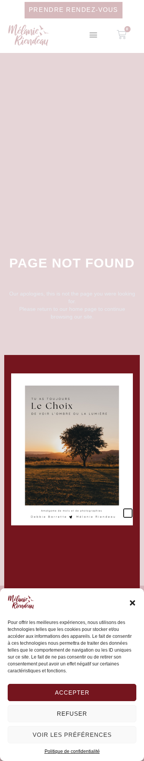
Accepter (72, 692)
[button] (132, 603)
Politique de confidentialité (72, 751)
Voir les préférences (72, 734)
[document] (72, 380)
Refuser (72, 713)
